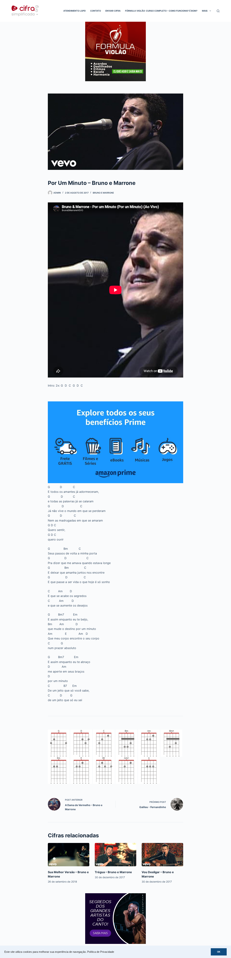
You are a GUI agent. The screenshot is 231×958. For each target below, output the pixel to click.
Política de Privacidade (100, 951)
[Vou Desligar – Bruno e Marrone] (162, 854)
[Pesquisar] (218, 11)
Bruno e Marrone (103, 192)
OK (218, 952)
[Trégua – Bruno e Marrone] (115, 854)
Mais (205, 10)
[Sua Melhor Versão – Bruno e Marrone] (68, 854)
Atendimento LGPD (74, 10)
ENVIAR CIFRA (113, 10)
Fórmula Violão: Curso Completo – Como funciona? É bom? (161, 10)
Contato (95, 10)
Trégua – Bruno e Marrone (113, 872)
